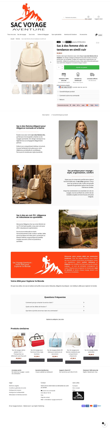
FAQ (42, 395)
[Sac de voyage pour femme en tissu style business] (37, 340)
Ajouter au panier (81, 67)
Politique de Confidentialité (16, 392)
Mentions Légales (14, 386)
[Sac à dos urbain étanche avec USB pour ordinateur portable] (98, 43)
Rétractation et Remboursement (18, 394)
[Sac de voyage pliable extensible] (91, 340)
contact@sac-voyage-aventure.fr (53, 399)
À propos (75, 386)
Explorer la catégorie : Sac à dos (55, 319)
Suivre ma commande (49, 390)
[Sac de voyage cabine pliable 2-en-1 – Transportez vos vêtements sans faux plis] (18, 340)
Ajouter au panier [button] (73, 362)
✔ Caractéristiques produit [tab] (59, 115)
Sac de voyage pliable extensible (91, 351)
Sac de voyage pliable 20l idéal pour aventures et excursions (55, 352)
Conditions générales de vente (17, 388)
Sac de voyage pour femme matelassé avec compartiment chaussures (73, 353)
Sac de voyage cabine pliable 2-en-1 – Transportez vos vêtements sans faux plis (18, 353)
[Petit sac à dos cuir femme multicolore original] (97, 43)
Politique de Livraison (15, 390)
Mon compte (88, 19)
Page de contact (45, 397)
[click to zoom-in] (32, 62)
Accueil (12, 39)
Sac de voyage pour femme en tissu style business (36, 352)
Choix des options (19, 362)
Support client (98, 19)
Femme (18, 39)
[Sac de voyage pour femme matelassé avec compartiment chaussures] (73, 340)
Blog (74, 390)
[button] (62, 66)
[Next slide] (50, 62)
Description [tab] (45, 115)
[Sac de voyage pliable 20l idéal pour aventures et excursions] (55, 340)
